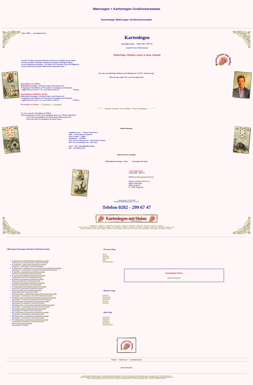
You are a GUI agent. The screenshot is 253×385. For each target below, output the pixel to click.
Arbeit (136, 228)
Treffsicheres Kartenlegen (85, 377)
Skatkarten (109, 228)
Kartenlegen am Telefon (160, 378)
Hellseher (118, 227)
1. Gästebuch (46, 104)
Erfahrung (161, 227)
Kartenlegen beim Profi (154, 375)
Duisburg (106, 321)
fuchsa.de (140, 225)
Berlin (105, 254)
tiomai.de (153, 225)
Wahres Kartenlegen (96, 377)
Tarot (128, 228)
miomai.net (101, 225)
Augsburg (106, 323)
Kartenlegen (93, 225)
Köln (104, 260)
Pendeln (124, 227)
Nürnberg (106, 319)
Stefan (120, 228)
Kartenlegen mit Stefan (107, 377)
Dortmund (106, 299)
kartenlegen (131, 227)
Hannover (106, 317)
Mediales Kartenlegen (109, 378)
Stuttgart (106, 295)
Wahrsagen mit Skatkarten (98, 378)
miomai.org (117, 225)
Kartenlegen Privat (119, 375)
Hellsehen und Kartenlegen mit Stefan (123, 378)
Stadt (115, 228)
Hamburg (106, 256)
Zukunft (103, 228)
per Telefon (162, 228)
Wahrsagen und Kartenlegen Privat (140, 378)
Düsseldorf (106, 297)
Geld (140, 228)
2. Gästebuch (57, 104)
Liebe (113, 227)
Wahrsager (93, 227)
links (156, 227)
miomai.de (132, 225)
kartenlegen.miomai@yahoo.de (143, 177)
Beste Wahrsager (116, 377)
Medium (108, 227)
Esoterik (83, 228)
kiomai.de (160, 225)
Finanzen (139, 227)
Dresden (106, 303)
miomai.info (109, 225)
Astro (124, 228)
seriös (94, 228)
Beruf (132, 228)
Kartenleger (86, 227)
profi (173, 227)
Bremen (105, 301)
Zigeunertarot (154, 228)
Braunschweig (108, 324)
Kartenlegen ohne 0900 (143, 377)
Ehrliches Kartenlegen (129, 375)
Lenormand (146, 227)
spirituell (169, 228)
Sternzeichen (151, 378)
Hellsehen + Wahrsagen (165, 375)
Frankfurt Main (108, 262)
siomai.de (147, 225)
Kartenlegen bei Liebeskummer (142, 375)
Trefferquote (101, 227)
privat (80, 227)
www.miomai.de (126, 367)
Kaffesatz (89, 228)
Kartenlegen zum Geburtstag (108, 375)
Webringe (89, 378)
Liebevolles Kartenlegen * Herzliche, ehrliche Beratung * (161, 377)
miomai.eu (125, 225)
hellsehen (168, 227)
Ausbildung (145, 228)
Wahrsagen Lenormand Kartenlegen (129, 377)
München (106, 258)
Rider (98, 228)
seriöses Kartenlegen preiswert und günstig (91, 375)
